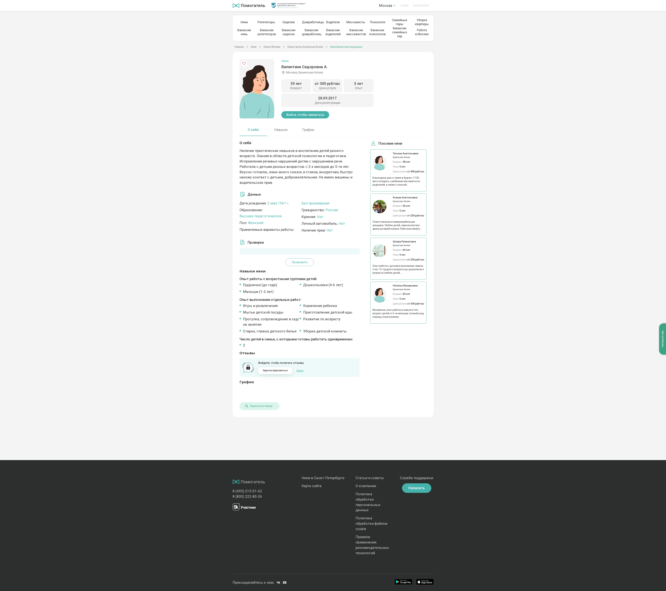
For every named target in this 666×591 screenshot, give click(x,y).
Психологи (377, 22)
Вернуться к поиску (261, 406)
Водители (333, 22)
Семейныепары (399, 22)
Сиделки (288, 22)
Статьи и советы (370, 478)
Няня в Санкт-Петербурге (323, 478)
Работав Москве (422, 32)
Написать (416, 488)
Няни (244, 22)
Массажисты (355, 22)
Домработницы (311, 22)
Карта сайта (312, 486)
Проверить (300, 262)
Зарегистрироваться (275, 370)
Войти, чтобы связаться (305, 115)
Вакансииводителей (333, 32)
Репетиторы (266, 22)
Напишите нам (662, 339)
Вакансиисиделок (288, 32)
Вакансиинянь (244, 32)
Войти (300, 370)
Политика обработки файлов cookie (371, 523)
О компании (366, 486)
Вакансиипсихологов (377, 32)
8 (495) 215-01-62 (247, 491)
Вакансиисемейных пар (399, 32)
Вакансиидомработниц (311, 32)
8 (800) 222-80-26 (247, 496)
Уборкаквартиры (422, 22)
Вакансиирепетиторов (266, 32)
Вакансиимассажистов (355, 32)
